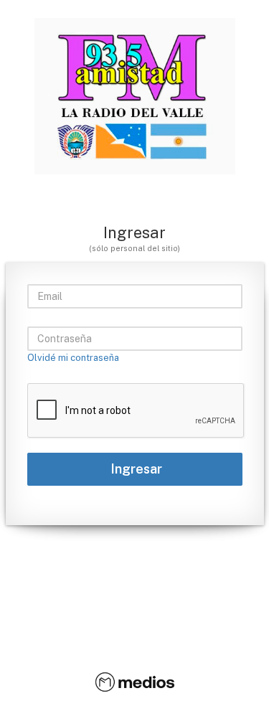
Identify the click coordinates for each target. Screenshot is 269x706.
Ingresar (135, 468)
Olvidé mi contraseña (73, 357)
